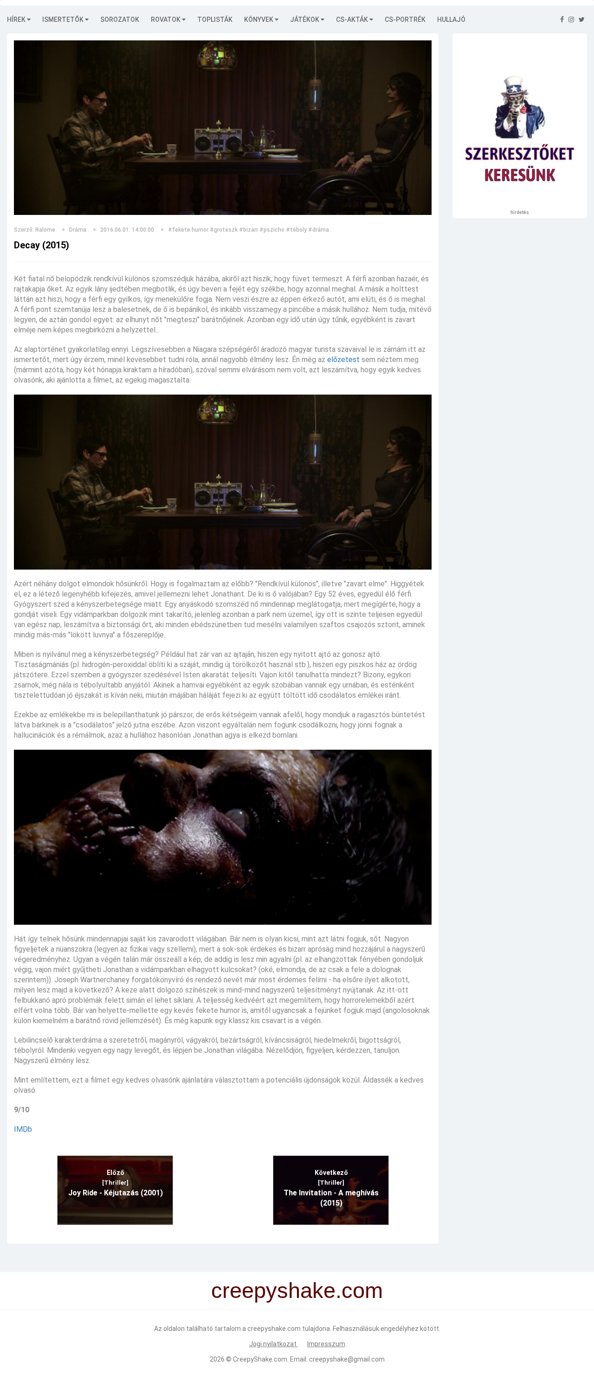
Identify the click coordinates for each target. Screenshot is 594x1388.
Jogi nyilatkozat (273, 1344)
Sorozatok (119, 19)
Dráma (77, 230)
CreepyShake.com (260, 1359)
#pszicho (271, 230)
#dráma (318, 230)
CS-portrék (405, 19)
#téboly (296, 230)
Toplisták (214, 19)
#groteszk (224, 230)
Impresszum (326, 1344)
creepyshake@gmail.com (347, 1359)
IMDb (23, 1129)
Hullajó (451, 19)
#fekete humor (188, 230)
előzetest (343, 359)
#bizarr (248, 230)
